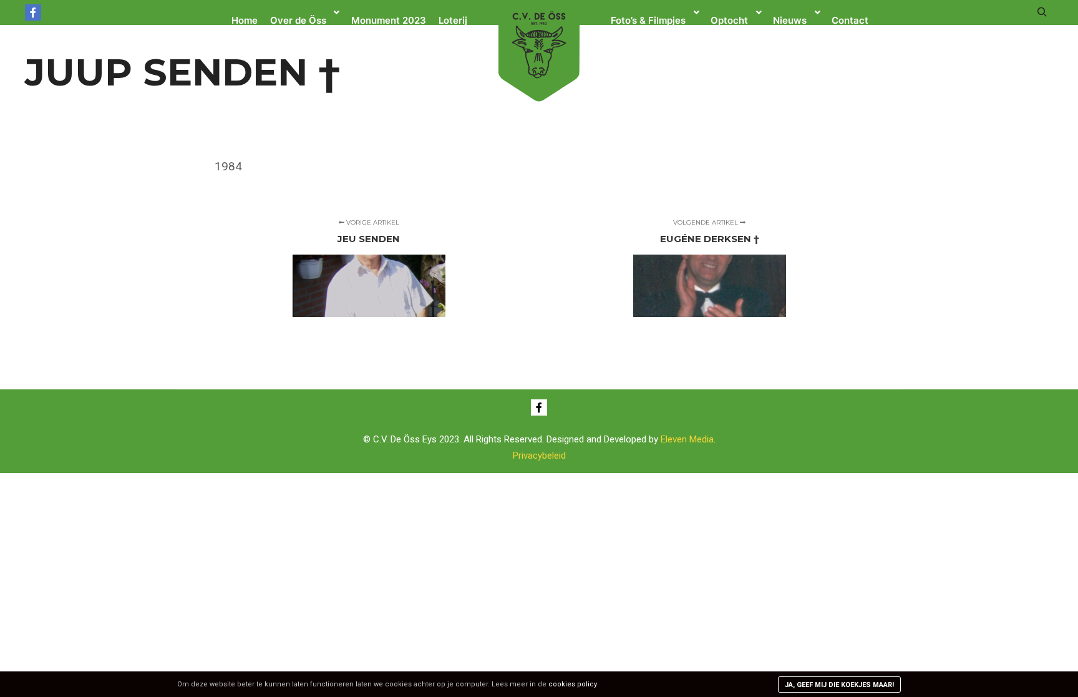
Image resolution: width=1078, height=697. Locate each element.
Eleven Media (687, 439)
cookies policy (572, 684)
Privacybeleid (539, 455)
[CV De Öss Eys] (539, 44)
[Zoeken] (1042, 12)
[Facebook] (33, 12)
